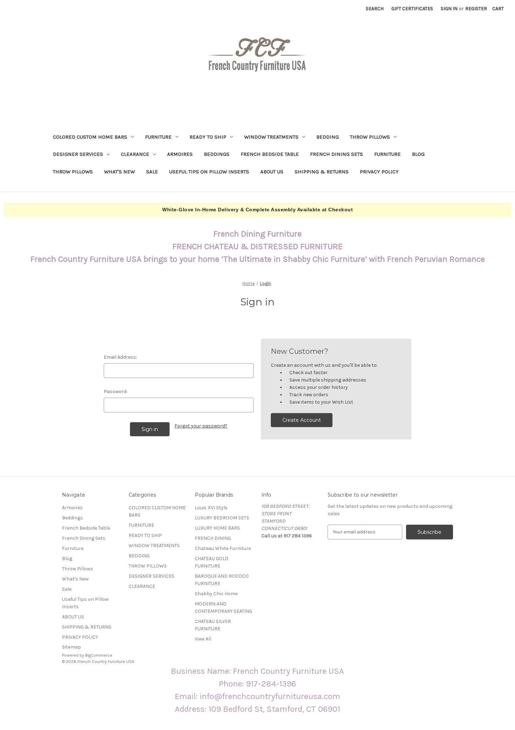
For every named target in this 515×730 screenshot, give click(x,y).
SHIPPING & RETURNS (322, 171)
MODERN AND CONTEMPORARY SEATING (223, 607)
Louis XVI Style (211, 508)
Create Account (301, 420)
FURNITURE (158, 137)
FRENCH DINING (213, 538)
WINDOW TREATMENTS (271, 137)
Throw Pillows (73, 171)
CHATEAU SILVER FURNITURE (213, 625)
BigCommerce (98, 655)
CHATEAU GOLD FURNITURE (211, 562)
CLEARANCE (135, 154)
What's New (119, 171)
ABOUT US (271, 171)
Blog (418, 154)
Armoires (180, 154)
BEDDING (327, 137)
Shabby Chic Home (216, 594)
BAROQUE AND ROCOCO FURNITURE (222, 579)
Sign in (449, 9)
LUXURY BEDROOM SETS (222, 518)
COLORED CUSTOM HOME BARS (90, 137)
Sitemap (71, 647)
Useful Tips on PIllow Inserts (209, 171)
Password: (116, 391)
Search (375, 9)
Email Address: (120, 357)
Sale (152, 171)
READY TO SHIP (208, 137)
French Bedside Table (270, 154)
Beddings (216, 154)
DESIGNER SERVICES (78, 154)
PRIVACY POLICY (379, 171)
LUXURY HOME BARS (217, 528)
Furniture (387, 154)
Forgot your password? (200, 426)
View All (203, 639)
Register (476, 9)
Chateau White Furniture (223, 548)
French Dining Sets (336, 154)
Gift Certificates (412, 9)
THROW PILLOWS (370, 137)
